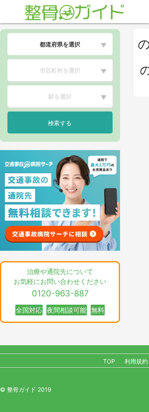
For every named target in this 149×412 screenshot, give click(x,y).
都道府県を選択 (60, 44)
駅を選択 (60, 96)
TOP (109, 361)
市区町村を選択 (60, 70)
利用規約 (136, 361)
